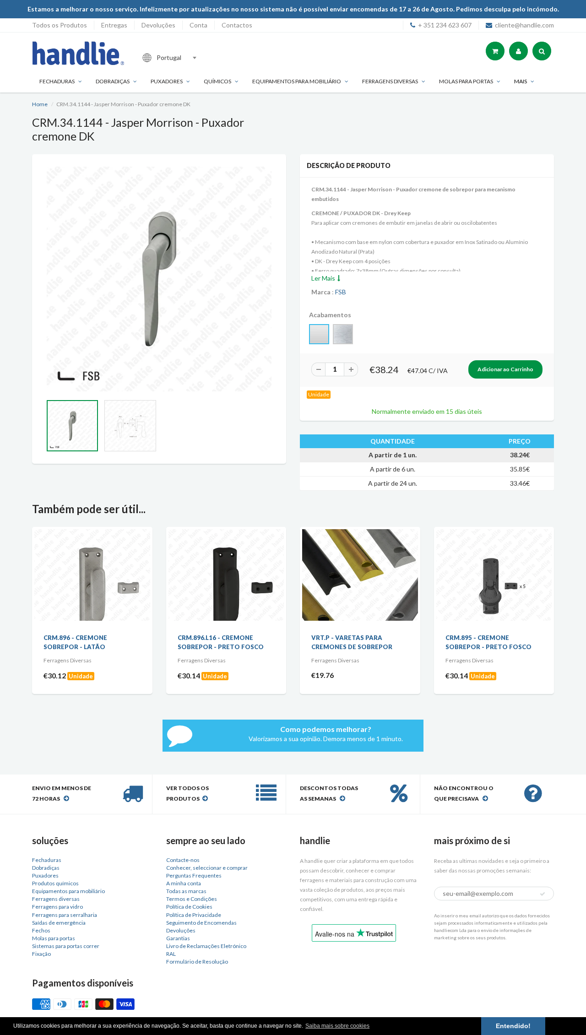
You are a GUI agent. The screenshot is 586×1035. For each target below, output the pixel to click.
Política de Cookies (189, 906)
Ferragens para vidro (57, 906)
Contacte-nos (183, 859)
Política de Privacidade (193, 914)
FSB (340, 292)
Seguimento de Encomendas (201, 922)
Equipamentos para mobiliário (296, 81)
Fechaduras (57, 81)
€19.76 (322, 675)
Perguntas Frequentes (194, 875)
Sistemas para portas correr (65, 946)
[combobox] (198, 57)
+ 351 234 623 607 (445, 25)
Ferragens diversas (56, 898)
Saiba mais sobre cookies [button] (337, 1026)
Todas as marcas (186, 891)
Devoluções (158, 25)
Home (40, 104)
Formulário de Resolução (197, 961)
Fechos (41, 930)
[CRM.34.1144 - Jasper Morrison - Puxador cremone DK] (159, 279)
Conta (198, 25)
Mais (520, 81)
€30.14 (189, 675)
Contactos (237, 25)
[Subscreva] (542, 894)
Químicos (217, 81)
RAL (171, 953)
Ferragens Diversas (390, 81)
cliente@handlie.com (524, 25)
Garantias (178, 938)
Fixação (41, 953)
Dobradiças (113, 81)
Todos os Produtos (59, 25)
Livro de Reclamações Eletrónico (206, 946)
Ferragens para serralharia (64, 914)
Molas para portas (466, 81)
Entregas (114, 25)
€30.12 (54, 675)
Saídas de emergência (59, 922)
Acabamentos (330, 315)
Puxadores (167, 81)
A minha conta (183, 883)
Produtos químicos (55, 883)
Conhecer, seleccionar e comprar (207, 867)
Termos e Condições (191, 898)
